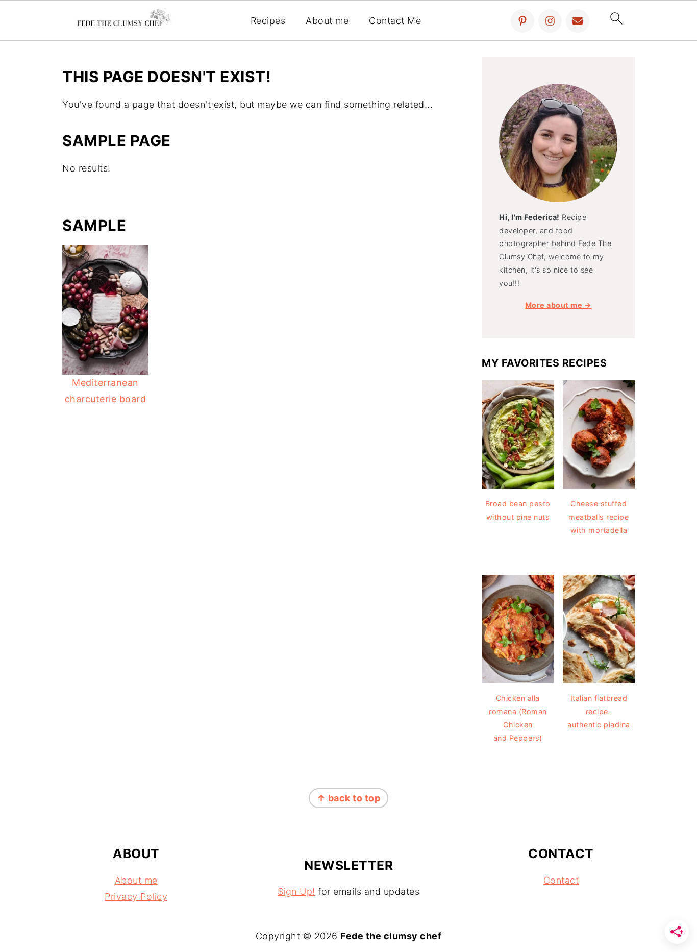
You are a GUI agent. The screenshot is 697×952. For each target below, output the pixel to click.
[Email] (577, 21)
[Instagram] (550, 21)
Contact (561, 880)
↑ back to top (349, 798)
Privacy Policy (136, 896)
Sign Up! (296, 891)
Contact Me (395, 20)
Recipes (268, 20)
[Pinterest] (522, 21)
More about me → (558, 305)
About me (327, 20)
